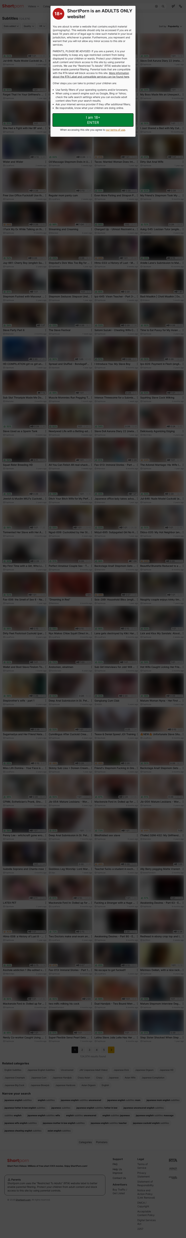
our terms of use (115, 129)
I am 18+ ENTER (93, 120)
